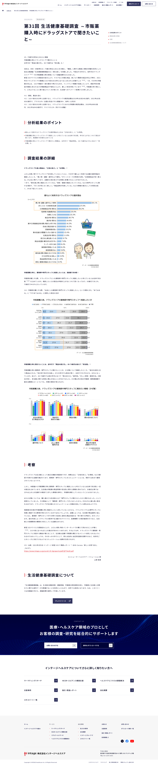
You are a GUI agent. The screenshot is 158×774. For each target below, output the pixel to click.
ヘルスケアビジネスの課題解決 (112, 680)
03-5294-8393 (108, 756)
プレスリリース (60, 601)
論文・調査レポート (69, 690)
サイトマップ (104, 762)
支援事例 (27, 690)
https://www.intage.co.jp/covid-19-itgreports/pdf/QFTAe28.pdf (49, 551)
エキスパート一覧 (30, 700)
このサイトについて (93, 762)
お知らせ (9, 10)
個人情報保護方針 (113, 762)
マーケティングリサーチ (33, 680)
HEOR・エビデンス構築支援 (73, 680)
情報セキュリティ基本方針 (127, 762)
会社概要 (103, 690)
